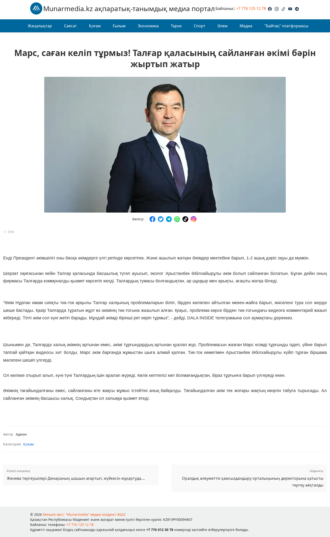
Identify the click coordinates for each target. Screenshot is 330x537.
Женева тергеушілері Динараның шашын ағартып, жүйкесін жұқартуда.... (76, 475)
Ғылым (119, 26)
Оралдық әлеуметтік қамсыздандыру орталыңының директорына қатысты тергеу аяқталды (252, 478)
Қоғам (95, 26)
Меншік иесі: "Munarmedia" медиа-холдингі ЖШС (84, 514)
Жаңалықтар (40, 26)
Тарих (176, 26)
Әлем (222, 26)
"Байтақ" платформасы (286, 26)
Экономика (148, 26)
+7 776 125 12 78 (251, 8)
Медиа (246, 26)
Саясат (70, 26)
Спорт (199, 26)
